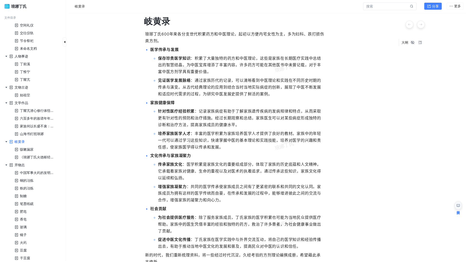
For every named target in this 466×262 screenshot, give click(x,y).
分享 (435, 6)
